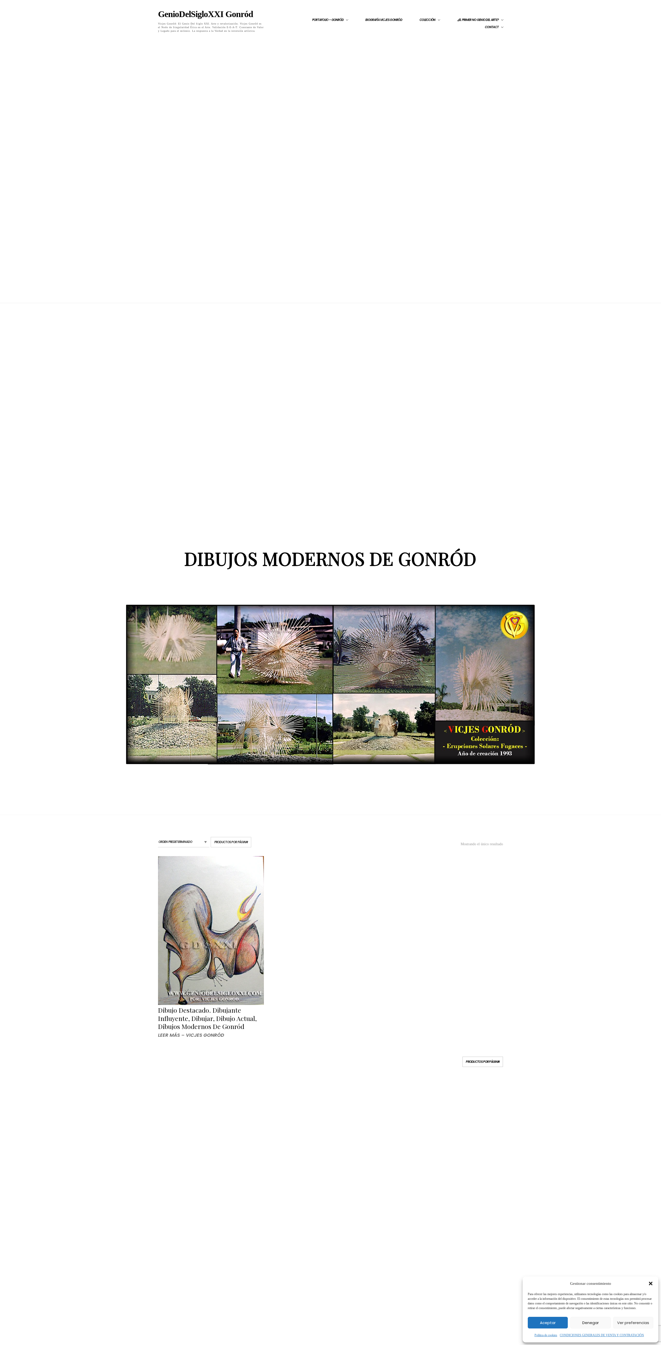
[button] (650, 1283)
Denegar (590, 1322)
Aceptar (548, 1322)
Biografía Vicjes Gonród (383, 20)
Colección (428, 20)
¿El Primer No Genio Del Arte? (478, 20)
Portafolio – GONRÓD (328, 20)
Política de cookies (545, 1335)
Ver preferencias (633, 1322)
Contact (492, 27)
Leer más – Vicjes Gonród (191, 1035)
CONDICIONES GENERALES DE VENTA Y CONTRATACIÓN (602, 1335)
